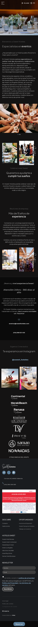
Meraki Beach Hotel (8, 545)
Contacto (5, 523)
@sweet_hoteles (20, 360)
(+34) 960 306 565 (10, 484)
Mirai (13, 615)
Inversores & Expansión (25, 523)
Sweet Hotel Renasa (8, 539)
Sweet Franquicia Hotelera (26, 526)
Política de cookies (7, 603)
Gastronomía (6, 526)
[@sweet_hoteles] (11, 358)
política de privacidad (26, 578)
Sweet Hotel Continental (9, 542)
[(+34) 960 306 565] (3, 483)
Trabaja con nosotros (25, 529)
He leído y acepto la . (19, 578)
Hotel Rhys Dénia (7, 553)
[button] (2, 118)
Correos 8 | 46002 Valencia (13, 478)
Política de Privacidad (10, 583)
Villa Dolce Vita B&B (8, 550)
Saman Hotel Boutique (8, 556)
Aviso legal (5, 601)
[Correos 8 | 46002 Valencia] (3, 477)
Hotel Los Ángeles (7, 547)
